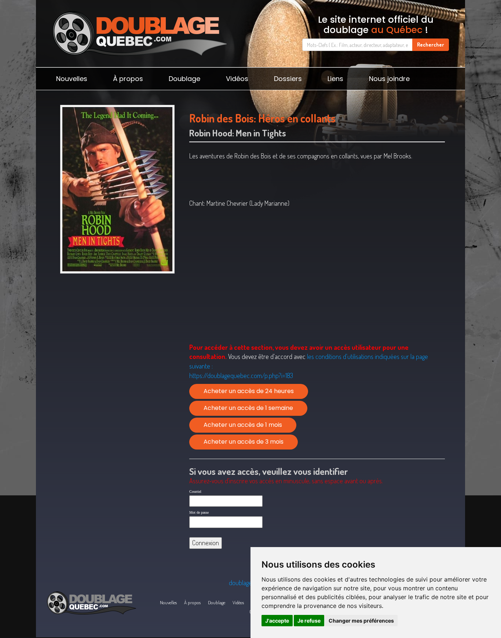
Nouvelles (71, 78)
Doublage (184, 78)
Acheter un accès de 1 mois (243, 425)
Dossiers (288, 78)
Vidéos (237, 78)
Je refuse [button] (309, 620)
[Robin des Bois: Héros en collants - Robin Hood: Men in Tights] (117, 189)
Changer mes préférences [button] (361, 620)
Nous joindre (389, 78)
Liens (335, 78)
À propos (128, 78)
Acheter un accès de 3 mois (244, 441)
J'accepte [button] (277, 620)
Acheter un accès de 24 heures (249, 391)
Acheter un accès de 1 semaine (248, 408)
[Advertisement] (117, 334)
